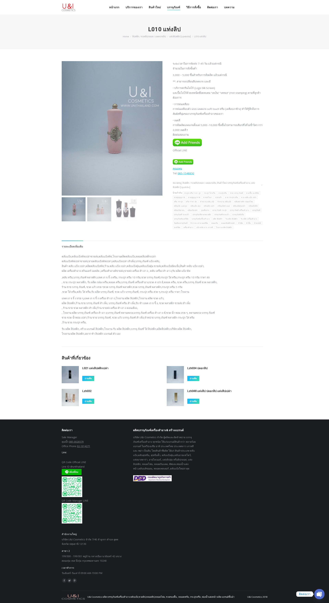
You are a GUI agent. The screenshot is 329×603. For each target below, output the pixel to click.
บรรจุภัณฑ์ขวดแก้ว (221, 214)
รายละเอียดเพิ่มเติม (72, 246)
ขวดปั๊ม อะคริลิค (252, 193)
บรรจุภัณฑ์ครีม (238, 214)
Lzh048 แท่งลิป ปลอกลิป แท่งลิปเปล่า (209, 391)
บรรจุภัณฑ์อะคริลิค (181, 219)
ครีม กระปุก (178, 202)
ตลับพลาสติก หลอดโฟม (243, 202)
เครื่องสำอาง (188, 227)
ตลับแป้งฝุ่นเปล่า (239, 206)
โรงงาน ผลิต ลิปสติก (224, 227)
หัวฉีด (240, 223)
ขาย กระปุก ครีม (231, 197)
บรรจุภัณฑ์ (256, 210)
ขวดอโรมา (207, 197)
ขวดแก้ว (218, 197)
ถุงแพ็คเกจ (205, 210)
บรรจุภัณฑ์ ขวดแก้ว (182, 214)
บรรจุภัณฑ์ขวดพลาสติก (202, 214)
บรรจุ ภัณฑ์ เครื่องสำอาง (239, 210)
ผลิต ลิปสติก (218, 219)
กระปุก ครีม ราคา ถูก (192, 193)
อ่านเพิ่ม (88, 378)
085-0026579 (76, 441)
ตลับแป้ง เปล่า (209, 206)
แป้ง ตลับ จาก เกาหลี (204, 227)
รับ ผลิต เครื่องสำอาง (249, 219)
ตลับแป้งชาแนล (224, 206)
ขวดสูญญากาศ (194, 197)
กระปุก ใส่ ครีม (210, 193)
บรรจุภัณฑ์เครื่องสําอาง (201, 219)
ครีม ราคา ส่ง (191, 202)
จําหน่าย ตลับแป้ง (224, 202)
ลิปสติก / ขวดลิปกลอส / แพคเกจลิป (199, 182)
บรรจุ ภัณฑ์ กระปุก (219, 210)
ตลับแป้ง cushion (180, 206)
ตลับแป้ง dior (196, 206)
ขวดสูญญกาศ (179, 197)
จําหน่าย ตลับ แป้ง (207, 202)
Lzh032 (87, 391)
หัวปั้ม (248, 223)
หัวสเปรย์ (257, 223)
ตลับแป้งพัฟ (253, 206)
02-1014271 (83, 446)
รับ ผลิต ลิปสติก (232, 219)
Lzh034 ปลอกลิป (197, 368)
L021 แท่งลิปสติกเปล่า (95, 368)
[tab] (72, 245)
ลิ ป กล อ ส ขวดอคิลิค (199, 223)
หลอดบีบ (214, 223)
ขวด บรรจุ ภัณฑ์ (236, 193)
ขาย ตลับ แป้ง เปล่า (249, 197)
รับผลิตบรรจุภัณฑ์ (181, 223)
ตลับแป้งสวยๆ (179, 210)
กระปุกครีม (222, 193)
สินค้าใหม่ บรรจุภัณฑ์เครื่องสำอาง (233, 182)
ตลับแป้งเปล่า (193, 210)
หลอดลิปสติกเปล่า (228, 223)
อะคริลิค (177, 227)
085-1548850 (186, 173)
